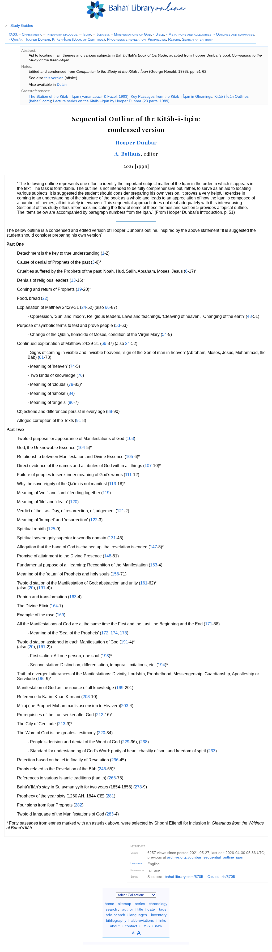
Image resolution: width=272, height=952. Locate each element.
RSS (146, 926)
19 (79, 289)
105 (129, 456)
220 (101, 733)
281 (110, 796)
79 (71, 384)
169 (60, 615)
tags (162, 909)
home (109, 904)
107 (148, 465)
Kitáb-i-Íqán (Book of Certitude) (78, 39)
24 (83, 307)
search (111, 909)
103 (130, 438)
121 (120, 511)
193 (105, 656)
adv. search (115, 915)
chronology (158, 904)
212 (99, 714)
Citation (213, 877)
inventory (159, 915)
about (115, 926)
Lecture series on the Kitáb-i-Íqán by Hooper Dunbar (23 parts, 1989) (111, 101)
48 (249, 316)
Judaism (101, 34)
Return (174, 39)
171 (208, 624)
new (158, 926)
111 (128, 474)
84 (71, 393)
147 (153, 547)
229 (125, 742)
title (140, 909)
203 (86, 696)
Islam (85, 34)
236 (114, 760)
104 (81, 447)
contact (131, 926)
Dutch (62, 84)
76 (80, 375)
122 (93, 520)
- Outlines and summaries (234, 34)
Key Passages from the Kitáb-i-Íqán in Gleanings (171, 96)
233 (211, 751)
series (140, 904)
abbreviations (142, 920)
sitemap (124, 904)
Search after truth (197, 39)
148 (107, 556)
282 (78, 805)
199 (120, 687)
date (151, 909)
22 (44, 298)
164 (54, 606)
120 (73, 502)
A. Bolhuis (127, 153)
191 (41, 588)
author (127, 909)
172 (104, 633)
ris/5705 (228, 876)
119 (106, 492)
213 (61, 724)
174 (114, 633)
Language (136, 863)
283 (110, 814)
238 (143, 742)
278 (138, 787)
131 (112, 538)
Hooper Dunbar (37, 39)
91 (78, 420)
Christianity (30, 34)
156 (115, 574)
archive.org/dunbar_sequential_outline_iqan (205, 857)
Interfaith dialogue (60, 34)
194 (161, 665)
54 (164, 334)
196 (41, 678)
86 (71, 402)
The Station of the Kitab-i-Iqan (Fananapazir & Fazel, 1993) (79, 96)
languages (138, 915)
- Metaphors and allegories (188, 34)
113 (112, 483)
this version (53, 78)
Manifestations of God (131, 34)
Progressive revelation (126, 39)
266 (112, 778)
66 (107, 307)
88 (109, 411)
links (162, 920)
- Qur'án (15, 39)
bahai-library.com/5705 (184, 876)
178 (123, 633)
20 (31, 588)
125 (51, 529)
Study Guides (21, 25)
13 (73, 280)
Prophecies (157, 39)
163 (72, 597)
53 (117, 325)
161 (143, 583)
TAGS (13, 34)
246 (102, 769)
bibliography (116, 920)
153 (153, 565)
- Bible (158, 34)
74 (72, 366)
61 (41, 357)
